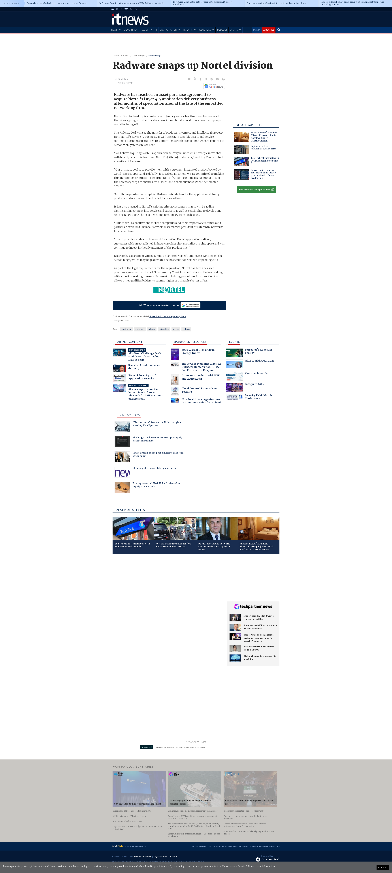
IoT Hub (173, 856)
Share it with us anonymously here (167, 316)
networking (164, 329)
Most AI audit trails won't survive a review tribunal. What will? (180, 747)
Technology (138, 55)
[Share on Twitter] (195, 79)
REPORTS (187, 29)
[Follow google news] (213, 86)
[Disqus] (167, 597)
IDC (136, 231)
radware (186, 329)
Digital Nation (160, 856)
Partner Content (129, 341)
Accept (382, 867)
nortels (176, 329)
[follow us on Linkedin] (112, 9)
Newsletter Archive (260, 846)
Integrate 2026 (254, 384)
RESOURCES (204, 29)
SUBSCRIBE (268, 29)
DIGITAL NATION (168, 29)
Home (116, 55)
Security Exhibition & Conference (258, 397)
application (126, 329)
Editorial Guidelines (216, 846)
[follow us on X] (117, 9)
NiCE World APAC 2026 (259, 361)
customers (139, 329)
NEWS (114, 29)
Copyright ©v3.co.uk (121, 320)
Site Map (272, 846)
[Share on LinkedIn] (206, 79)
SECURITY (147, 29)
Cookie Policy (245, 866)
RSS (278, 846)
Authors (228, 846)
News (125, 55)
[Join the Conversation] (189, 79)
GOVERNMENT (131, 29)
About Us (203, 846)
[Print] (223, 79)
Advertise (246, 846)
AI (156, 29)
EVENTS (234, 29)
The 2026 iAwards (256, 374)
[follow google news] (126, 9)
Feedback (237, 846)
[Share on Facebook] (201, 79)
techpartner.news (142, 856)
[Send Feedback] (212, 79)
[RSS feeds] (136, 9)
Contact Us (193, 846)
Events (234, 341)
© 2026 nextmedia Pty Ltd (135, 846)
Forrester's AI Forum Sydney (258, 351)
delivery (151, 329)
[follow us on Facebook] (121, 9)
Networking (154, 55)
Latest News (11, 3)
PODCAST (222, 29)
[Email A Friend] (218, 79)
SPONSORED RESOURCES (190, 341)
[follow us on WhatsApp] (131, 9)
